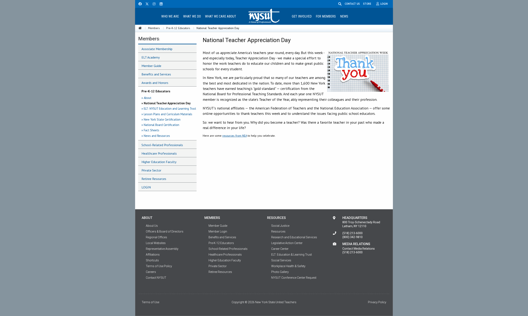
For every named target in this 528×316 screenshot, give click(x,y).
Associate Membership (156, 49)
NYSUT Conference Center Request (293, 277)
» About (146, 98)
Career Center (280, 248)
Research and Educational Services (294, 237)
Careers (151, 272)
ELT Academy (150, 57)
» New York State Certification (160, 119)
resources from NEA (234, 135)
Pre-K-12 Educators (178, 28)
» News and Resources (155, 136)
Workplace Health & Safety (288, 266)
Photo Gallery (280, 272)
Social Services (281, 260)
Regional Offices (156, 237)
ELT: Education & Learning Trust (291, 254)
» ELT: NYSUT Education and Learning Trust (168, 108)
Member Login (218, 231)
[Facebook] (138, 3)
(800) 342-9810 (352, 237)
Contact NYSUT (156, 277)
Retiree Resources (153, 179)
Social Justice (280, 225)
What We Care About (220, 16)
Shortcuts (152, 260)
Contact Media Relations (358, 248)
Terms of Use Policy (159, 266)
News (344, 16)
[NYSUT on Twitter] (145, 3)
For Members (326, 16)
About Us (152, 225)
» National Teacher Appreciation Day (166, 103)
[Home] (140, 28)
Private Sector (151, 170)
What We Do (192, 16)
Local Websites (156, 243)
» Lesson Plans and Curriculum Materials (166, 114)
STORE (367, 3)
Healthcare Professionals (159, 153)
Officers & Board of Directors (164, 231)
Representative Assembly (162, 248)
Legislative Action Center (287, 243)
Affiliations (153, 254)
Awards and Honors (154, 83)
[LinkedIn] (159, 3)
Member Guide (151, 66)
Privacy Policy (377, 302)
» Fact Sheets (150, 130)
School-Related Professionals (162, 145)
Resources (278, 231)
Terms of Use (150, 302)
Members (154, 28)
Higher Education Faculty (158, 162)
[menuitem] (170, 16)
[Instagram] (152, 3)
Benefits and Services (156, 74)
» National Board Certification (160, 125)
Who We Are (170, 16)
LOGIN (146, 187)
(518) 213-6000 (352, 233)
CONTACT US (352, 3)
